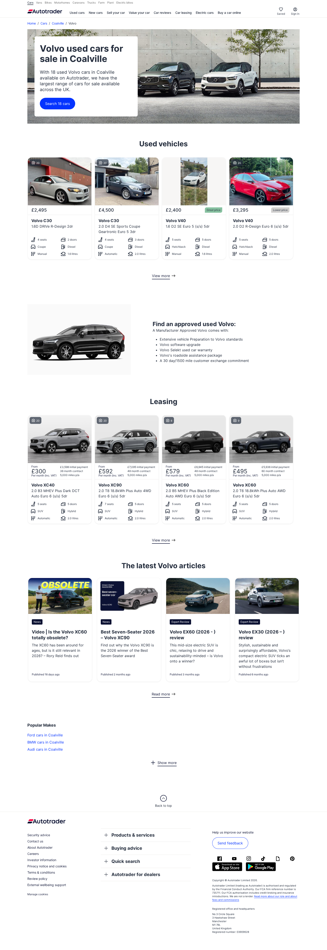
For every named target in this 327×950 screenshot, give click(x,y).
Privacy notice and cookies (47, 866)
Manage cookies (37, 894)
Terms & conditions (41, 872)
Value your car (139, 12)
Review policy (37, 879)
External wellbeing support (46, 885)
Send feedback (230, 843)
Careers (33, 854)
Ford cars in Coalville (45, 735)
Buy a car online (229, 12)
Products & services (133, 835)
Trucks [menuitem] (91, 2)
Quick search (125, 861)
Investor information (41, 860)
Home (31, 23)
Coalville (58, 23)
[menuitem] (77, 12)
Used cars (77, 12)
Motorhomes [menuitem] (62, 2)
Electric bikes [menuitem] (124, 2)
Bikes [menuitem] (48, 2)
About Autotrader (39, 847)
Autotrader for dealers (135, 874)
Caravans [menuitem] (79, 2)
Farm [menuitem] (101, 2)
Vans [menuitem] (39, 2)
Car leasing (183, 12)
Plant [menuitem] (110, 2)
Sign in (295, 13)
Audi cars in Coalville (45, 749)
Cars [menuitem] (30, 2)
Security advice (38, 835)
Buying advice (126, 848)
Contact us (35, 841)
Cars (43, 23)
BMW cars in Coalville (45, 742)
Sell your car (116, 12)
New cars (96, 12)
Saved (281, 13)
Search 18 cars (57, 103)
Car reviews (162, 12)
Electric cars (205, 12)
